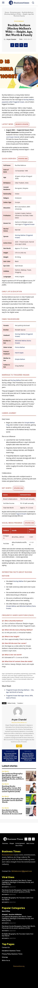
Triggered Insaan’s (21, 514)
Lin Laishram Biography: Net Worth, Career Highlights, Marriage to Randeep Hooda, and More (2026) (13, 777)
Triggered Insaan (28, 224)
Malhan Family (11, 703)
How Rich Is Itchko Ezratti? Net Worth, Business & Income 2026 (12, 812)
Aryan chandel (11, 39)
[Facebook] (12, 45)
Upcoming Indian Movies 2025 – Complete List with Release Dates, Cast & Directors (10, 757)
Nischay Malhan (16, 380)
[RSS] (33, 839)
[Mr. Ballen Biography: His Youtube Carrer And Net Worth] (31, 799)
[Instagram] (20, 746)
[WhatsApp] (26, 45)
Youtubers (20, 703)
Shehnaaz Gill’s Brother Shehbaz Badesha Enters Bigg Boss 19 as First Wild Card (28, 757)
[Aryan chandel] (19, 711)
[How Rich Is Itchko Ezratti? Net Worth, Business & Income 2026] (31, 811)
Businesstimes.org (18, 966)
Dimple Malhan (20, 359)
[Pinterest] (21, 45)
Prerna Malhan (20, 347)
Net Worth (5, 771)
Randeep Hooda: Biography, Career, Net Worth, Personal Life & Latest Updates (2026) (11, 789)
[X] (17, 45)
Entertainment (15, 12)
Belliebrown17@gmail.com (22, 871)
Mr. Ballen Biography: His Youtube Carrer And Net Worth (12, 800)
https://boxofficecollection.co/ (19, 722)
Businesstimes (7, 855)
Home (7, 12)
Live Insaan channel (12, 137)
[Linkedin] (29, 839)
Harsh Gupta (19, 353)
